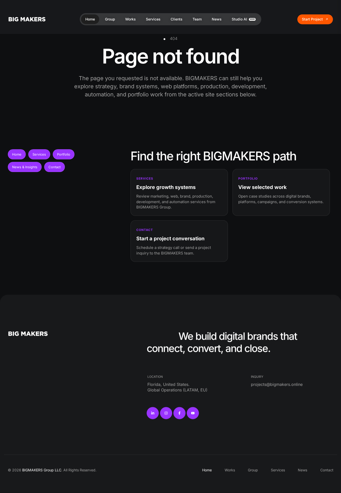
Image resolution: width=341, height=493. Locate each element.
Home (16, 154)
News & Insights (24, 167)
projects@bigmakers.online (277, 384)
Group (253, 470)
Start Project (312, 19)
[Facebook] (179, 413)
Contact (54, 167)
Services (39, 154)
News (302, 470)
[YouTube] (193, 413)
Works (230, 470)
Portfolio (63, 154)
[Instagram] (166, 413)
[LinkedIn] (153, 413)
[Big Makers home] (27, 19)
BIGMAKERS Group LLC (41, 470)
